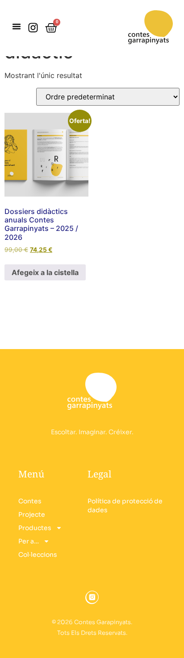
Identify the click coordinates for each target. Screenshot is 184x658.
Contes (30, 501)
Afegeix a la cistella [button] (45, 272)
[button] (16, 26)
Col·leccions (37, 555)
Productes (34, 528)
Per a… (28, 541)
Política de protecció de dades (125, 505)
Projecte (31, 514)
